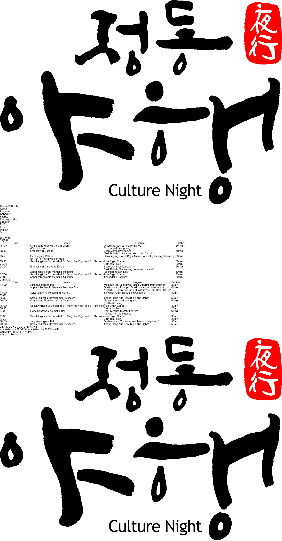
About (3, 208)
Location (5, 221)
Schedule (5, 214)
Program (5, 211)
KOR (2, 227)
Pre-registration (9, 219)
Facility (4, 216)
